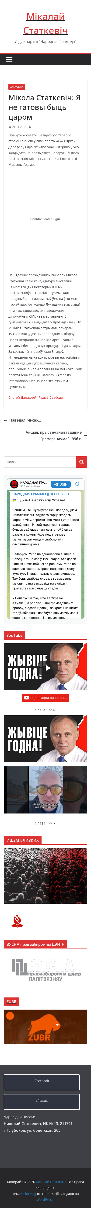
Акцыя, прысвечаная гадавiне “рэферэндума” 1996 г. (54, 436)
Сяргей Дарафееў (22, 397)
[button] (51, 710)
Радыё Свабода (50, 397)
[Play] (48, 668)
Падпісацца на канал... (48, 698)
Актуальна (16, 86)
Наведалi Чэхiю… (25, 420)
